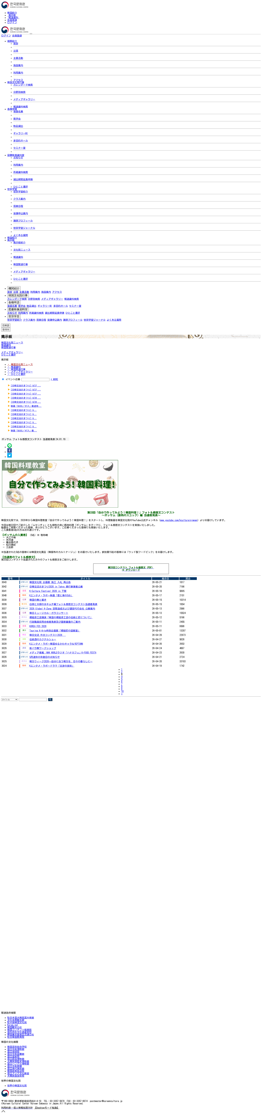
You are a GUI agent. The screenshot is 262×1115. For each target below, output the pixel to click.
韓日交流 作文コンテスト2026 (47, 635)
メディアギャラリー (24, 99)
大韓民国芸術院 (15, 1076)
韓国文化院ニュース (12, 342)
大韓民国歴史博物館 (18, 1061)
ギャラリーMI (20, 133)
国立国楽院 (13, 1056)
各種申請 (13, 302)
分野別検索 (19, 92)
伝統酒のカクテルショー (42, 639)
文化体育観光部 (15, 1020)
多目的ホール (20, 140)
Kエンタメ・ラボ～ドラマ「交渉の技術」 (51, 666)
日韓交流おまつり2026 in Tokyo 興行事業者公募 (56, 586)
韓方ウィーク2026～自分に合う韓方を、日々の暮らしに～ (60, 661)
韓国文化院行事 (18, 295)
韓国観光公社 (14, 1027)
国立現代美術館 (15, 1068)
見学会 (17, 119)
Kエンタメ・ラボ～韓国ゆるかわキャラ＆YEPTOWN (56, 644)
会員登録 (12, 20)
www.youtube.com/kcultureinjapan (178, 520)
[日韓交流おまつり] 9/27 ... (26, 385)
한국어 (26, 35)
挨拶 (15, 43)
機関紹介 (13, 288)
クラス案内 (19, 199)
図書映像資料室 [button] (15, 155)
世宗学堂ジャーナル (24, 228)
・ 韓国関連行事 (16, 369)
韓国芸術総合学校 (17, 1047)
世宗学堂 (13, 316)
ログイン (12, 22)
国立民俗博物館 (15, 1059)
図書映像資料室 (18, 309)
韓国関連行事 (20, 264)
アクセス (18, 80)
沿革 (15, 51)
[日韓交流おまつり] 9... (24, 410)
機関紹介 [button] (12, 41)
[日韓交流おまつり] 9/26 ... (26, 398)
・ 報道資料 (14, 367)
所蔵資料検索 (20, 172)
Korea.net (12, 1025)
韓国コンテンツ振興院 (19, 1030)
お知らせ (18, 157)
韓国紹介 (12, 13)
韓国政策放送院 (15, 1071)
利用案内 (18, 72)
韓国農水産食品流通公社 (20, 1034)
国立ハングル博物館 (18, 1064)
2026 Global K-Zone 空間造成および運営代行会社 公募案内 (62, 608)
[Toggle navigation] (31, 33)
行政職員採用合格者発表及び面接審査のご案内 (54, 622)
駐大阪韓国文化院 (17, 1022)
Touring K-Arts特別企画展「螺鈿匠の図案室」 (54, 630)
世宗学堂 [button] (12, 189)
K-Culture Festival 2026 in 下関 (47, 591)
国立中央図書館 (15, 1054)
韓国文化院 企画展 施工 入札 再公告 (50, 582)
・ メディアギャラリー (20, 372)
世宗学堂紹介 (20, 191)
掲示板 (12, 15)
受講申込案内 (20, 213)
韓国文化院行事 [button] (15, 82)
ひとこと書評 (20, 186)
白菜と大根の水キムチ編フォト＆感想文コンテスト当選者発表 (63, 604)
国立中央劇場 (14, 1066)
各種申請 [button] (12, 109)
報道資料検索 (20, 106)
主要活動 (18, 58)
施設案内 (18, 65)
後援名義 (18, 111)
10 (122, 691)
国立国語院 (13, 1051)
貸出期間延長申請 (23, 179)
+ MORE (54, 379)
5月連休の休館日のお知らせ (44, 657)
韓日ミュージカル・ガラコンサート (48, 613)
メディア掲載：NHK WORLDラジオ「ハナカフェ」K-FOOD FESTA (62, 652)
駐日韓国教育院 (15, 1037)
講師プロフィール (23, 220)
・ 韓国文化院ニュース (20, 364)
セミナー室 (19, 148)
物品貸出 (18, 126)
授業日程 (18, 206)
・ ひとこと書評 (16, 374)
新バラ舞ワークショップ (42, 648)
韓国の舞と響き (37, 600)
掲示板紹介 (19, 242)
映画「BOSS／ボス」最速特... (26, 406)
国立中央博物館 (15, 1049)
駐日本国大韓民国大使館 (20, 1017)
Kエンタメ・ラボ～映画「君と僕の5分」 (51, 595)
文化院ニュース (21, 250)
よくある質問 (20, 235)
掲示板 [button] (11, 240)
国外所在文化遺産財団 (19, 1032)
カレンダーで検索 (23, 85)
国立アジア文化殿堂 (18, 1073)
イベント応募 (13, 379)
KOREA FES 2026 (37, 626)
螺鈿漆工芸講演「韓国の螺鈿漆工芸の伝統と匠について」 (60, 617)
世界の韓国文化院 (17, 1085)
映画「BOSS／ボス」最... (24, 430)
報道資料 (13, 17)
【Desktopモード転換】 (46, 1108)
